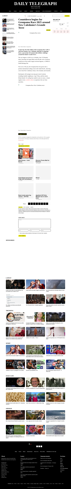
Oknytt (37, 178)
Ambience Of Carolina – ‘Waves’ (32, 337)
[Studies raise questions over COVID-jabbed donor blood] (55, 331)
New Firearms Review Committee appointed (10, 37)
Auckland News (3, 463)
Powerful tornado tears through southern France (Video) (10, 29)
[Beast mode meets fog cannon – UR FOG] (25, 188)
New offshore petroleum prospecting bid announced (11, 33)
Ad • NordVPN (20, 180)
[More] (49, 204)
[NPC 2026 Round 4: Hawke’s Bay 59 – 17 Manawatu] (55, 364)
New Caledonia (26, 207)
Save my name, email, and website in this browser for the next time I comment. (33, 233)
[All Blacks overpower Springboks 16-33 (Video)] (15, 364)
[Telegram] (29, 204)
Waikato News (3, 466)
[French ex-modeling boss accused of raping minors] (35, 382)
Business (47, 483)
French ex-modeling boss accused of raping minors (35, 388)
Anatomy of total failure (30, 435)
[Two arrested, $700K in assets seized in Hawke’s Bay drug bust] (4, 52)
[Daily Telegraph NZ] (26, 16)
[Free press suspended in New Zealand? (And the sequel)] (55, 415)
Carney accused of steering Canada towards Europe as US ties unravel (11, 47)
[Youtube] (41, 446)
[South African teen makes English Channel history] (4, 25)
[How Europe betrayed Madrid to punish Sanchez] (15, 415)
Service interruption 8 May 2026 (46, 460)
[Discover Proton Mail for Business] (43, 153)
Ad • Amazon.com (21, 163)
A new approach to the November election (34, 420)
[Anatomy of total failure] (35, 429)
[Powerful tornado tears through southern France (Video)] (4, 30)
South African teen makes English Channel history (10, 24)
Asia (53, 483)
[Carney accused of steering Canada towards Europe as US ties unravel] (4, 48)
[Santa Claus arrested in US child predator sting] (35, 397)
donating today (21, 140)
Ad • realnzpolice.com (39, 199)
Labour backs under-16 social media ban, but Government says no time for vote (11, 20)
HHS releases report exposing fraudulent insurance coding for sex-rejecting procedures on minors (15, 436)
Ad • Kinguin (37, 179)
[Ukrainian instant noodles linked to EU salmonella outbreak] (15, 397)
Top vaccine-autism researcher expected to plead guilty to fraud (10, 42)
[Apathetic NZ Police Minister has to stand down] (43, 188)
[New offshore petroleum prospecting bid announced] (4, 34)
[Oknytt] (43, 171)
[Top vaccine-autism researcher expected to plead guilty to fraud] (4, 43)
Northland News (3, 462)
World (22, 477)
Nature (25, 483)
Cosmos (56, 483)
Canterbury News (4, 474)
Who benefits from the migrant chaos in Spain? (55, 435)
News (21, 460)
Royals (60, 483)
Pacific (15, 483)
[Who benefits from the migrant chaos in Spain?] (55, 429)
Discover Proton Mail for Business (42, 161)
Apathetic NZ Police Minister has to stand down (42, 196)
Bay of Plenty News (4, 465)
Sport (48, 30)
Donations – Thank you (44, 468)
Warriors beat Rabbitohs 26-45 (32, 370)
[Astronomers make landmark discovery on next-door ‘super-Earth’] (15, 382)
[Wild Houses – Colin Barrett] (25, 153)
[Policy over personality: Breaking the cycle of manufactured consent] (55, 317)
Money (22, 469)
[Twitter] (32, 204)
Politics (28, 483)
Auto (51, 483)
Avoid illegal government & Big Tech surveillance (25, 178)
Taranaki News (3, 469)
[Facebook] (34, 204)
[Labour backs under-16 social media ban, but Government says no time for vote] (4, 21)
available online (29, 80)
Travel (44, 483)
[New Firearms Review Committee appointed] (4, 39)
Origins (22, 483)
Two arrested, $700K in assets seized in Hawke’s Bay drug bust (10, 51)
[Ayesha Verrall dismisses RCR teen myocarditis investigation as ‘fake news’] (15, 317)
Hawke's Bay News (4, 467)
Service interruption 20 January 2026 (46, 466)
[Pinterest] (47, 204)
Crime (12, 483)
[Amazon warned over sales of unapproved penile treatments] (55, 397)
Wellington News (4, 470)
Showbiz (41, 483)
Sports (19, 483)
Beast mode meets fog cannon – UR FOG (24, 195)
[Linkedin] (44, 204)
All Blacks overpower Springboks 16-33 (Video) (15, 370)
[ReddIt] (39, 204)
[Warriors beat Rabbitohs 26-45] (35, 364)
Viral (22, 465)
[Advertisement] (61, 46)
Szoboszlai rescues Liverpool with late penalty (54, 355)
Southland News (3, 477)
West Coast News (4, 473)
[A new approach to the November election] (35, 415)
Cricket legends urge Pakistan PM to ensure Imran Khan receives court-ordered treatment (34, 356)
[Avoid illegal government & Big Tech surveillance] (25, 171)
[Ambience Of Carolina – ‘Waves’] (35, 331)
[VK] (42, 204)
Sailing (31, 207)
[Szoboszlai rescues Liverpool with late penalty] (55, 349)
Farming (32, 483)
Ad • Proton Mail (38, 163)
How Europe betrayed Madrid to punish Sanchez (15, 420)
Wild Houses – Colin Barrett (24, 161)
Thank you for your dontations (45, 458)
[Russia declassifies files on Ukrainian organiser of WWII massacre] (55, 382)
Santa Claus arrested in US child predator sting (35, 403)
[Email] (37, 204)
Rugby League (36, 483)
